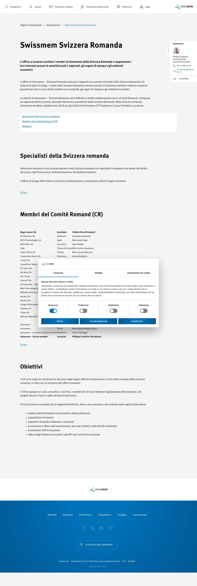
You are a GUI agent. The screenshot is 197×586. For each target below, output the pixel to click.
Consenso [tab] (58, 273)
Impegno (122, 515)
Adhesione (127, 7)
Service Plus (85, 515)
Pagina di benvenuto (31, 25)
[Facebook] (84, 528)
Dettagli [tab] (98, 273)
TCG (124, 561)
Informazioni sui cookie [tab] (138, 273)
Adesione (68, 515)
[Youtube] (110, 528)
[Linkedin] (101, 528)
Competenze (104, 515)
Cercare (38, 7)
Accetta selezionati (98, 321)
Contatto (131, 561)
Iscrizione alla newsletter (99, 545)
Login (147, 7)
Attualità (51, 515)
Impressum (64, 561)
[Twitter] (92, 528)
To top (23, 192)
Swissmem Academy (64, 7)
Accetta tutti (137, 321)
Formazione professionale (97, 7)
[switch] (83, 311)
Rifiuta (60, 321)
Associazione (53, 25)
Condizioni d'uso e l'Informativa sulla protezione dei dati (95, 561)
